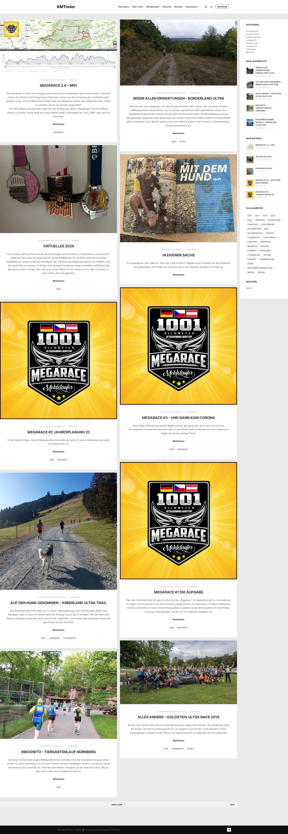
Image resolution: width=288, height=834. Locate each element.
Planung (252, 250)
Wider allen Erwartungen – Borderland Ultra (178, 98)
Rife (59, 829)
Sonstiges (75, 240)
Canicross (54, 638)
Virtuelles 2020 (58, 246)
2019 (43, 638)
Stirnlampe (264, 250)
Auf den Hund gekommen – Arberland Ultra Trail (58, 603)
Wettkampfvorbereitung (260, 268)
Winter (251, 272)
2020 (174, 141)
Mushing (265, 246)
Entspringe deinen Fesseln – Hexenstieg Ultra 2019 (266, 122)
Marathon (265, 242)
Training (249, 49)
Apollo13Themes (111, 829)
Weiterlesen (58, 124)
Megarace (73, 80)
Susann (267, 255)
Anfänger (260, 220)
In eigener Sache (178, 255)
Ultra (182, 141)
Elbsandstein (254, 229)
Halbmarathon (255, 233)
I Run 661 (270, 233)
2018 (265, 216)
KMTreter (66, 6)
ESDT (266, 229)
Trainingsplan (267, 259)
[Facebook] (229, 830)
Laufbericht (69, 638)
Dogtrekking (251, 34)
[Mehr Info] (211, 7)
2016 (250, 216)
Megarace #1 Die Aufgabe (178, 592)
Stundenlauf (254, 255)
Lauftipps (250, 40)
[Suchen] (206, 7)
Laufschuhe (269, 237)
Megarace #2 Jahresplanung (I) (58, 432)
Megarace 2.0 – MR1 (58, 85)
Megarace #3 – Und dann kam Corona (178, 417)
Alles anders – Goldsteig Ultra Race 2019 (179, 717)
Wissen (249, 52)
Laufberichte (195, 93)
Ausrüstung (250, 31)
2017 (257, 216)
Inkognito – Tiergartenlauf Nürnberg (58, 752)
